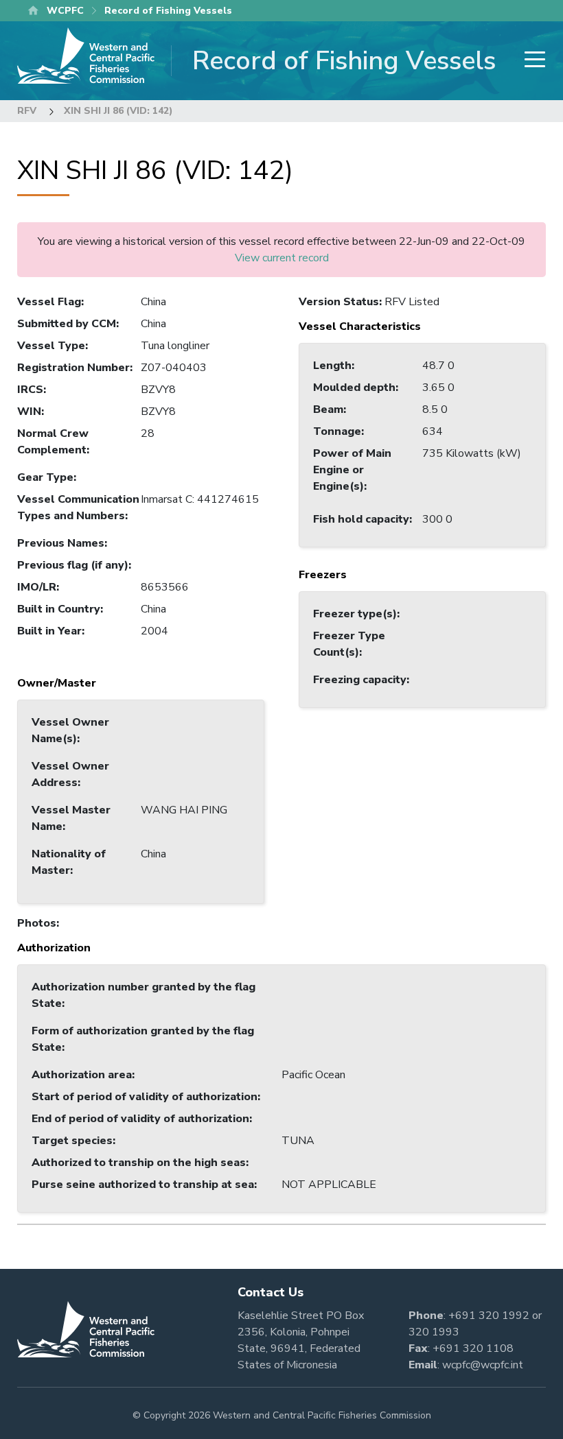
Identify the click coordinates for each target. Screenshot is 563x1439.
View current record (282, 257)
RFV (26, 110)
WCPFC (65, 10)
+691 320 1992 (488, 1315)
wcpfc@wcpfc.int (482, 1364)
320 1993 (434, 1332)
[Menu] (531, 61)
